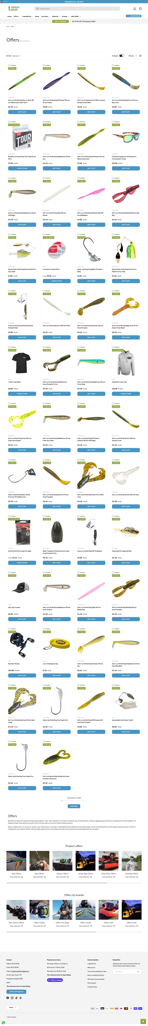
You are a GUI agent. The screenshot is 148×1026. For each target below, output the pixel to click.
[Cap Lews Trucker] (22, 588)
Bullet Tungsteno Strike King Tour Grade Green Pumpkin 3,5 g (56, 552)
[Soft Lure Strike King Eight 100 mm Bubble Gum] (91, 588)
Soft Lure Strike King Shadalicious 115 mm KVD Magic (22, 214)
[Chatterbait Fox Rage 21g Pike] (126, 532)
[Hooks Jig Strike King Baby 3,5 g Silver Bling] (91, 250)
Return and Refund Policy (95, 975)
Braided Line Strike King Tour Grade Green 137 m (22, 158)
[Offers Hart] (109, 910)
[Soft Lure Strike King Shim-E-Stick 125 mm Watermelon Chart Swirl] (22, 81)
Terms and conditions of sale (96, 971)
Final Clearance (60, 21)
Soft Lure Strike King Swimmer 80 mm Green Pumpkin (90, 327)
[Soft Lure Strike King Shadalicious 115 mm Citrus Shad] (91, 363)
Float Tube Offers (108, 873)
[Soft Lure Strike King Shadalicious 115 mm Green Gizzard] (57, 588)
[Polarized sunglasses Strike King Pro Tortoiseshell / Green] (126, 137)
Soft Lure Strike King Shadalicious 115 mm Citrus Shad (91, 383)
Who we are (91, 967)
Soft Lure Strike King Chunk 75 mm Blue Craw (90, 496)
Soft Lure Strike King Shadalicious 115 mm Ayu (57, 158)
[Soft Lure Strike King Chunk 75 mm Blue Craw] (91, 475)
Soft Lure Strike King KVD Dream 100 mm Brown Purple (56, 101)
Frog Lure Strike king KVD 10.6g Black (89, 551)
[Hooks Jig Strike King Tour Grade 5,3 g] (57, 701)
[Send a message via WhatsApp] (3, 1022)
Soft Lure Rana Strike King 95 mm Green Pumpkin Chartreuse (56, 777)
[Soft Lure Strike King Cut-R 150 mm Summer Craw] (126, 419)
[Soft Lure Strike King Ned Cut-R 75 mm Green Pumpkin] (57, 475)
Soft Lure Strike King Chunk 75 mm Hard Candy (21, 721)
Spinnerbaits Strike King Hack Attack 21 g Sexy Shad (22, 270)
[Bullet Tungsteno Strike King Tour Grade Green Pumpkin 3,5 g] (57, 532)
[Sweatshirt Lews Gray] (126, 363)
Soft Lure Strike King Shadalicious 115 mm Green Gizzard (57, 608)
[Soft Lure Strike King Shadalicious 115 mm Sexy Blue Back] (126, 645)
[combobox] (77, 9)
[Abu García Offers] (16, 910)
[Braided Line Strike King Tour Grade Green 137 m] (22, 137)
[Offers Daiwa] (39, 910)
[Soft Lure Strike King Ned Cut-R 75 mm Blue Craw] (126, 81)
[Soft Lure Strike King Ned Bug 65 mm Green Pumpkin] (126, 588)
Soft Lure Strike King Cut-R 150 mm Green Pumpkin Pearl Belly (91, 101)
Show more (74, 806)
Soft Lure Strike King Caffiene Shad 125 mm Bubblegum (90, 214)
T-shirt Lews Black (14, 382)
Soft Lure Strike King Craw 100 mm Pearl (125, 495)
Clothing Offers (131, 873)
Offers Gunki (85, 922)
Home (7, 26)
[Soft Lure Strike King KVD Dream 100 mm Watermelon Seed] (91, 137)
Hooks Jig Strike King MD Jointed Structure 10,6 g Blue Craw (19, 496)
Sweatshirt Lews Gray (119, 382)
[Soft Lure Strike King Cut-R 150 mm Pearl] (57, 307)
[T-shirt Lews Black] (22, 363)
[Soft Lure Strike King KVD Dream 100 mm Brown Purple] (57, 81)
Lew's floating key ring (50, 664)
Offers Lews (132, 922)
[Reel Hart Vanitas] (22, 645)
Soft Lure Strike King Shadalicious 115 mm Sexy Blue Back (126, 665)
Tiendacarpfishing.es (16, 991)
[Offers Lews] (132, 910)
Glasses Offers (62, 873)
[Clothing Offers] (132, 861)
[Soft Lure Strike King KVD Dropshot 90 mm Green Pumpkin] (91, 701)
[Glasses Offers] (62, 861)
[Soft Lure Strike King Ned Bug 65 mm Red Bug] (126, 194)
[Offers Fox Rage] (62, 910)
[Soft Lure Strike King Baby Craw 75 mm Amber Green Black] (126, 307)
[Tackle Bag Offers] (85, 861)
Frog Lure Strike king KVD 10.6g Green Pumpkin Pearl (20, 327)
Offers (12, 26)
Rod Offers (16, 873)
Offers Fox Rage (62, 922)
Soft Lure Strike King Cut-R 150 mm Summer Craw (123, 439)
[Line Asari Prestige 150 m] (57, 250)
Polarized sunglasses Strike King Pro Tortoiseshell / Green (124, 158)
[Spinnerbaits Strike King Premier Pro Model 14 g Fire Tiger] (126, 250)
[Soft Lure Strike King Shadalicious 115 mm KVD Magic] (22, 194)
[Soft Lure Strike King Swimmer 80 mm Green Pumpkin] (91, 307)
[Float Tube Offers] (109, 861)
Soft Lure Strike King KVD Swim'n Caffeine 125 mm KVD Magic (88, 439)
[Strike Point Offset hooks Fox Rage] (22, 532)
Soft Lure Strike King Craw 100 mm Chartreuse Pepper (19, 439)
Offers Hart (108, 922)
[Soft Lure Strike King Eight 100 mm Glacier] (57, 194)
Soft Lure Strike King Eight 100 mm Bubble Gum (89, 608)
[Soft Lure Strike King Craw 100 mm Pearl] (126, 475)
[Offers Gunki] (85, 910)
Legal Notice (91, 964)
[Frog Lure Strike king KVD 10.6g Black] (91, 532)
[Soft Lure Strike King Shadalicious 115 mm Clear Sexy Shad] (57, 419)
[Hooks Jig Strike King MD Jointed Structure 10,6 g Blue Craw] (22, 475)
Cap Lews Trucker (14, 607)
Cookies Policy (92, 987)
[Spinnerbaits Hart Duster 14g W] (126, 701)
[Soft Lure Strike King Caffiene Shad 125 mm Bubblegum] (91, 194)
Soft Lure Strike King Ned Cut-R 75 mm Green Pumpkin (55, 496)
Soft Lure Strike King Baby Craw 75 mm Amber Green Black (125, 327)
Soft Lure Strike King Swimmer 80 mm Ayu (90, 665)
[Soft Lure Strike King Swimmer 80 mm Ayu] (91, 645)
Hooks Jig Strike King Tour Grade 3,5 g (20, 776)
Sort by (8, 56)
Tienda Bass (13, 1017)
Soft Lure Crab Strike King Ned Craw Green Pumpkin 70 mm (55, 383)
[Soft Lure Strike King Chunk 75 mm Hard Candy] (22, 701)
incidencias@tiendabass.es (20, 971)
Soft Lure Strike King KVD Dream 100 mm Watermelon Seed (91, 158)
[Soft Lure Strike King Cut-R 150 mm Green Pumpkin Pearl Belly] (91, 81)
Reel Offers (39, 873)
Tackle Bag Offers (85, 873)
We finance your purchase (95, 979)
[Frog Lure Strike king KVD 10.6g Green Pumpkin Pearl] (22, 307)
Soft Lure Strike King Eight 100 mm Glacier (54, 214)
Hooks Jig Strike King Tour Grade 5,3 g (55, 720)
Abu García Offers (16, 922)
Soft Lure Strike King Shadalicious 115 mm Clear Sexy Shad (57, 439)
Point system (91, 983)
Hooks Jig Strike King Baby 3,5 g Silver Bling (90, 270)
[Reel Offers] (39, 861)
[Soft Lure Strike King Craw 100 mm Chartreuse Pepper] (22, 419)
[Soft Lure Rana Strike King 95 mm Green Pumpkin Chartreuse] (57, 757)
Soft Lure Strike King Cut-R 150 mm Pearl (56, 325)
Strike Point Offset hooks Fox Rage (19, 551)
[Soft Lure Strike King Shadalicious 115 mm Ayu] (57, 137)
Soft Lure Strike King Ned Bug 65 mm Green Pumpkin (124, 608)
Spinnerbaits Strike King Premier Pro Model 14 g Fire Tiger (124, 270)
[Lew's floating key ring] (57, 645)
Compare (115, 56)
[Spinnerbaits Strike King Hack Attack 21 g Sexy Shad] (22, 250)
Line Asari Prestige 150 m (51, 269)
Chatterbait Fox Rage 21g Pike (121, 551)
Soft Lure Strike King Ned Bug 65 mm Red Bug (125, 214)
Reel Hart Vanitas (14, 664)
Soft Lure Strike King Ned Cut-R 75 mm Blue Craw (125, 101)
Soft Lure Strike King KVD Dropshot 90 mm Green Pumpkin (90, 721)
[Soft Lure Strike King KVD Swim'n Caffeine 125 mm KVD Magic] (91, 419)
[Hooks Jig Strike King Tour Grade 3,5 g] (22, 757)
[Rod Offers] (16, 861)
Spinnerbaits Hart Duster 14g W (122, 720)
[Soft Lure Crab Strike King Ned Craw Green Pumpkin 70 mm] (57, 363)
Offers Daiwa (39, 922)
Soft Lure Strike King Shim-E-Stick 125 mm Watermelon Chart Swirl (21, 101)
